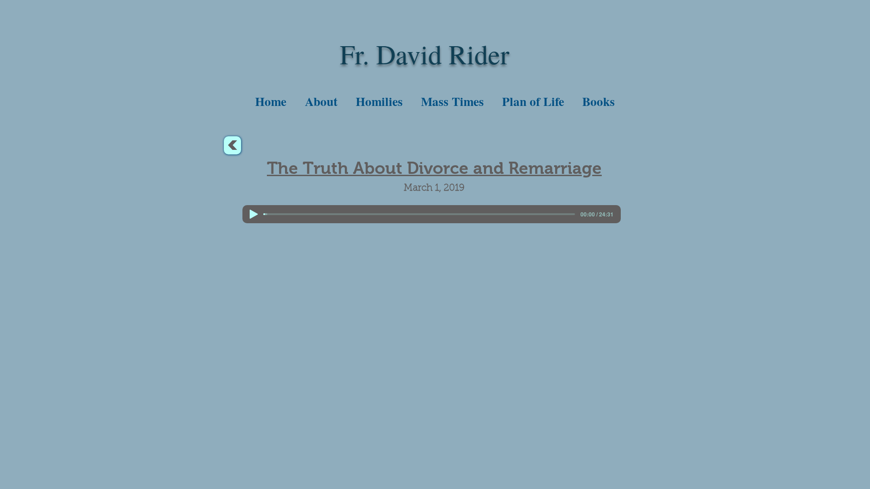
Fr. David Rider (424, 54)
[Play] (254, 214)
